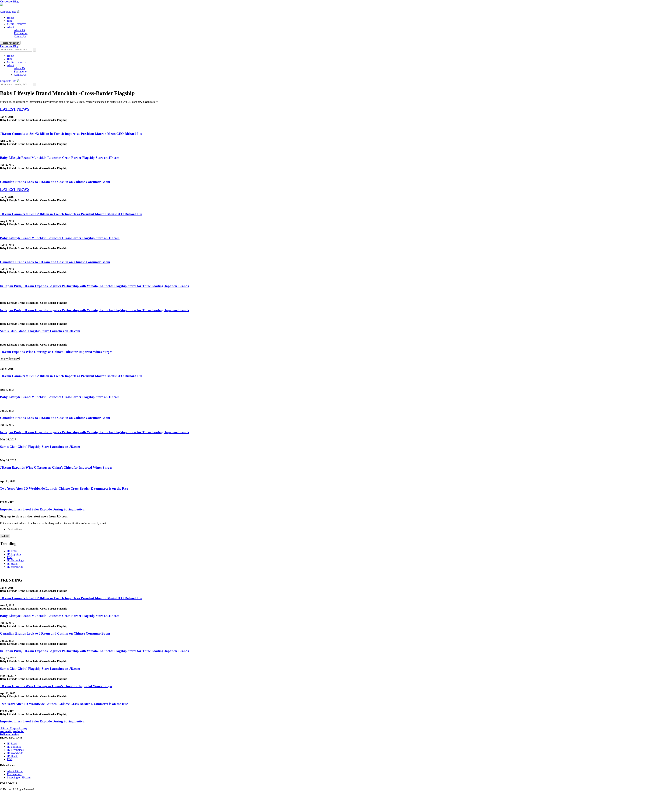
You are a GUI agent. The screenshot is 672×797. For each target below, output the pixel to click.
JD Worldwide (15, 566)
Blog (9, 20)
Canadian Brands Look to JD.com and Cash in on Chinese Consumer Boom (55, 182)
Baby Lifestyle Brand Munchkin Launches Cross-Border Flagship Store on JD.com (60, 157)
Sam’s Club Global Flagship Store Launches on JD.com (40, 331)
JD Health (12, 563)
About (10, 27)
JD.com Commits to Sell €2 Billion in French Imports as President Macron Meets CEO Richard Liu (71, 133)
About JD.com (15, 771)
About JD (19, 30)
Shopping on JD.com (18, 777)
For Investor (20, 33)
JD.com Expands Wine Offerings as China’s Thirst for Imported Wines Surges (56, 352)
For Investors (14, 774)
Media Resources (16, 23)
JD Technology (15, 560)
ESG (9, 557)
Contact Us (20, 36)
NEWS (14, 109)
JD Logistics (14, 554)
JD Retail (12, 550)
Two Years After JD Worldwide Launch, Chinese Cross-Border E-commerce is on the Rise (64, 488)
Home (10, 17)
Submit (5, 536)
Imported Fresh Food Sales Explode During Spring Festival (42, 509)
